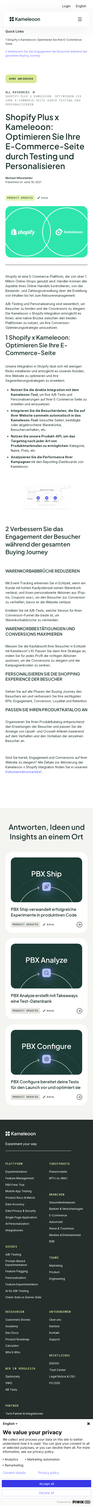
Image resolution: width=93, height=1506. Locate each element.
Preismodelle (58, 1171)
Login (66, 6)
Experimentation (16, 1171)
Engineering (57, 1278)
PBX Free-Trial (14, 1184)
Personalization (15, 1277)
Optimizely (12, 1376)
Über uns (55, 1319)
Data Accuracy (14, 1204)
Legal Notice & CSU (62, 1376)
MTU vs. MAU (58, 1178)
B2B (51, 1241)
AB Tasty (11, 1389)
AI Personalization (17, 1223)
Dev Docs (12, 1332)
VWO (8, 1383)
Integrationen (14, 1230)
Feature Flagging (16, 1271)
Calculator (12, 1345)
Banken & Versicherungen (66, 1208)
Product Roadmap (17, 1339)
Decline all (46, 1493)
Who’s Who (12, 1352)
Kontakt (54, 1332)
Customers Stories (17, 1319)
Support (54, 1339)
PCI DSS (54, 1383)
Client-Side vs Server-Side (23, 1297)
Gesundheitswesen (62, 1202)
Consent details (14, 1473)
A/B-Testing (13, 1254)
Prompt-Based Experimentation (16, 1263)
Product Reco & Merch (20, 1197)
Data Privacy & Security (20, 1210)
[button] (81, 4)
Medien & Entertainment (65, 1235)
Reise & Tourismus (61, 1228)
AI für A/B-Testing (17, 1291)
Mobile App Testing (18, 1191)
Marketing (56, 1265)
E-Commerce (58, 1215)
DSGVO (54, 1363)
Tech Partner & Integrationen (24, 1413)
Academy (11, 1326)
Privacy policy (48, 1473)
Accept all (46, 1484)
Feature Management (19, 1178)
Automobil (56, 1222)
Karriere (54, 1326)
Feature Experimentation (21, 1284)
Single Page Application (21, 1217)
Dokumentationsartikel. (23, 772)
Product (54, 1272)
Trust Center (57, 1370)
